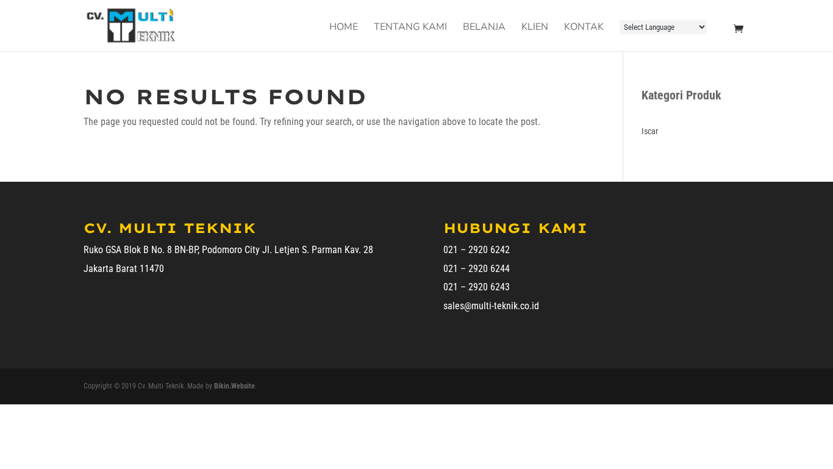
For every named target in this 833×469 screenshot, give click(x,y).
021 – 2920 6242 (476, 250)
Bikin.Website (234, 386)
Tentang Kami (410, 28)
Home (343, 28)
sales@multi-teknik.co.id (491, 306)
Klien (534, 28)
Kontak (584, 28)
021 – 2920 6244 (476, 268)
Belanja (484, 28)
